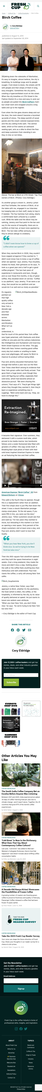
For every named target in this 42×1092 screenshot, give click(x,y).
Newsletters (11, 1070)
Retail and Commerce (30, 1046)
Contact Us (11, 1078)
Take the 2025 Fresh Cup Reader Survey (21, 936)
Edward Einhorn (8, 495)
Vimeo (21, 495)
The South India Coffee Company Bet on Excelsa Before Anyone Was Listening (21, 792)
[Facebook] (21, 1028)
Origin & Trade (31, 1055)
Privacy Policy (21, 1089)
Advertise (11, 1053)
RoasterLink (11, 1066)
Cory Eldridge (17, 26)
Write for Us (11, 1049)
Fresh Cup (21, 6)
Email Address (9, 976)
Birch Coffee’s (28, 102)
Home (3, 13)
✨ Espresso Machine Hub (11, 1058)
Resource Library (31, 1067)
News (31, 1062)
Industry (31, 1059)
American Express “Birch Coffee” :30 (17, 492)
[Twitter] (25, 1028)
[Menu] (4, 6)
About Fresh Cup (11, 1045)
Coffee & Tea (11, 13)
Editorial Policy (14, 28)
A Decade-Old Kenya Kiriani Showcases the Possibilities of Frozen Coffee (20, 890)
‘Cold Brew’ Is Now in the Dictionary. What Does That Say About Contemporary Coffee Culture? (19, 843)
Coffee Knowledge (23, 13)
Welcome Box (11, 1062)
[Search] (38, 6)
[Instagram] (16, 1028)
